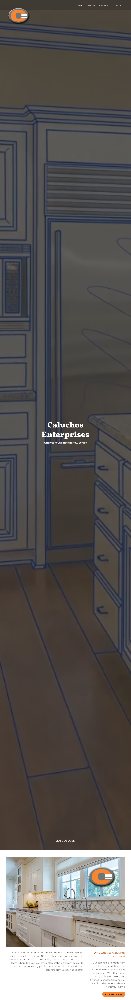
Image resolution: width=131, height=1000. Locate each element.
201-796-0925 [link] (65, 840)
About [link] (91, 5)
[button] (105, 5)
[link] (19, 4)
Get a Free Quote (113, 994)
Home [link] (81, 5)
